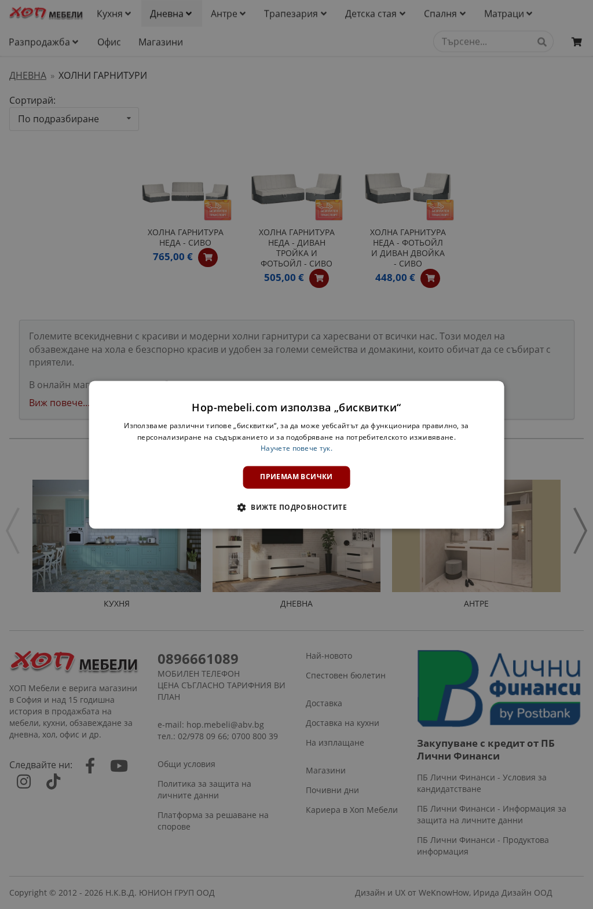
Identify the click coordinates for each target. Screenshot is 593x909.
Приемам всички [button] (296, 477)
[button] (296, 507)
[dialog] (296, 454)
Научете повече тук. (296, 449)
